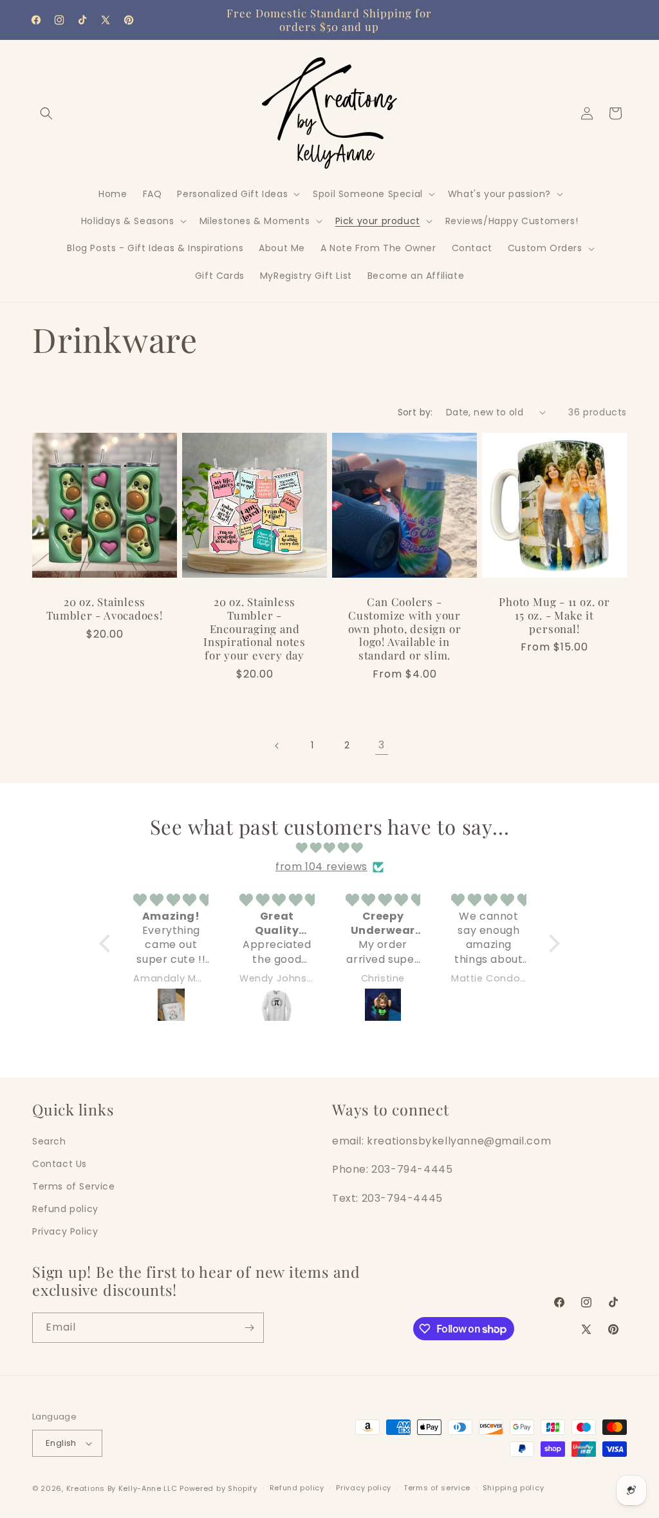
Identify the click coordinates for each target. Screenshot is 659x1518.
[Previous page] (277, 746)
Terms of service (437, 1488)
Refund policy (65, 1208)
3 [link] (381, 744)
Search (49, 1141)
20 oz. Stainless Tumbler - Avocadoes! (104, 608)
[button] (46, 113)
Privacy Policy (65, 1231)
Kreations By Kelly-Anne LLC (122, 1488)
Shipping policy (513, 1488)
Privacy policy (363, 1488)
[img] (329, 848)
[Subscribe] (249, 1328)
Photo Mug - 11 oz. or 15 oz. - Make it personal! (554, 615)
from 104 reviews (321, 866)
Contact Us (59, 1163)
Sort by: (415, 412)
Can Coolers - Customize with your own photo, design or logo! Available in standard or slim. (404, 628)
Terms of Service (73, 1186)
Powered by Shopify (218, 1488)
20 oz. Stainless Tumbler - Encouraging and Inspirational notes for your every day (254, 628)
